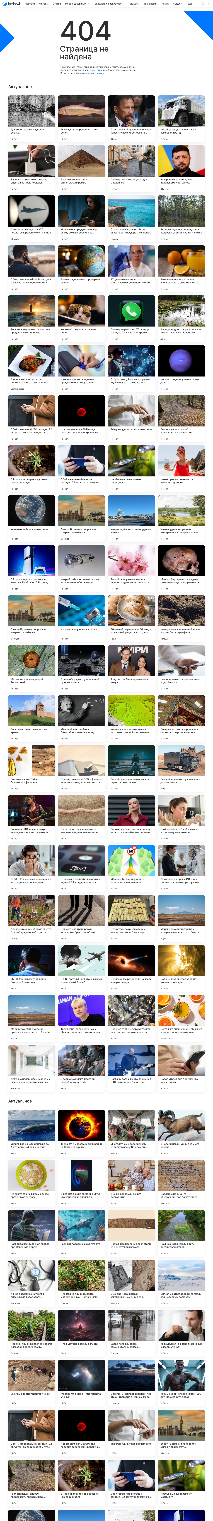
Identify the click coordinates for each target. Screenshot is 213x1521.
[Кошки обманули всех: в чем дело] (81, 318)
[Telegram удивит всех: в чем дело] (131, 418)
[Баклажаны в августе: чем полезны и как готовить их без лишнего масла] (31, 368)
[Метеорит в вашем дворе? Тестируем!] (31, 668)
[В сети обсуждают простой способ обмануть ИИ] (81, 1068)
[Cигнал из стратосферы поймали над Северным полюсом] (181, 1483)
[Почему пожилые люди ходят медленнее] (131, 168)
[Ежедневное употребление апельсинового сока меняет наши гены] (181, 268)
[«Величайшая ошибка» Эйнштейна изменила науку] (81, 718)
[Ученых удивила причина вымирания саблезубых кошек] (181, 518)
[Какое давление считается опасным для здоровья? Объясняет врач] (31, 1483)
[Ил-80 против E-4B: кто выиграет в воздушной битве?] (81, 968)
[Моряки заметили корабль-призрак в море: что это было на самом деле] (181, 918)
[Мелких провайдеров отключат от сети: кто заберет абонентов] (181, 1118)
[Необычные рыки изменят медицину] (131, 468)
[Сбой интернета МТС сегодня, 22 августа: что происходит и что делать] (31, 418)
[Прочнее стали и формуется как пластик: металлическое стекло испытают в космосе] (131, 1018)
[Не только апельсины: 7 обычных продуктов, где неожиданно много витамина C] (181, 1018)
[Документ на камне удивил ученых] (31, 118)
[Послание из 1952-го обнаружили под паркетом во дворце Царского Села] (181, 1383)
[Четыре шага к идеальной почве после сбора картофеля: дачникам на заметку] (181, 618)
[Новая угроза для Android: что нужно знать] (181, 1068)
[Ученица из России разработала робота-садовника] (131, 1118)
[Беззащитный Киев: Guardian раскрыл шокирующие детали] (31, 1168)
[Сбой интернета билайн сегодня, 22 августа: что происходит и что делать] (31, 268)
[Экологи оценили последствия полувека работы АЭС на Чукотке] (181, 218)
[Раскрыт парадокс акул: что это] (81, 1433)
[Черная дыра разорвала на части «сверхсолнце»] (131, 968)
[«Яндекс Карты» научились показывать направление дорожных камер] (131, 868)
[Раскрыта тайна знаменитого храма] (31, 718)
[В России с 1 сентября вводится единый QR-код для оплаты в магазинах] (81, 868)
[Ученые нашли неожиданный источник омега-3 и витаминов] (131, 718)
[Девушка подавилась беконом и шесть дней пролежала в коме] (31, 1068)
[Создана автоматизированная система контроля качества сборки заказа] (181, 718)
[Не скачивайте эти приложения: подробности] (181, 668)
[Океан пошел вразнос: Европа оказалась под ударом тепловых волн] (131, 218)
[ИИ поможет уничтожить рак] (81, 618)
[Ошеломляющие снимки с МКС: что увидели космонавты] (81, 1383)
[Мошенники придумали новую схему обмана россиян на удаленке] (81, 218)
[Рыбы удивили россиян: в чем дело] (81, 118)
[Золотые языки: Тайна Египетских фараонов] (31, 768)
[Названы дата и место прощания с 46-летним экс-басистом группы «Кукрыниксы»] (131, 1068)
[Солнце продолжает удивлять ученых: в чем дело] (181, 968)
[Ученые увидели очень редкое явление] (81, 1118)
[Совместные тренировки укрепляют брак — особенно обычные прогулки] (81, 918)
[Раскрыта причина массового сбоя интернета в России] (81, 1168)
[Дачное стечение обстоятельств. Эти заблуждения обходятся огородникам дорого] (31, 918)
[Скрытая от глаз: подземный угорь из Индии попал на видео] (81, 818)
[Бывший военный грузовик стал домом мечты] (181, 768)
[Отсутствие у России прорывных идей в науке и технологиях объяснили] (131, 368)
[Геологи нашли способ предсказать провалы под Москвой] (181, 418)
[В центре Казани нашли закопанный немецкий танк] (131, 1483)
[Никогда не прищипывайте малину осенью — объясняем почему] (81, 1483)
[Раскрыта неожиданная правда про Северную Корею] (31, 1433)
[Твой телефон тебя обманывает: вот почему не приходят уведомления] (181, 818)
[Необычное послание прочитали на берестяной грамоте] (131, 1433)
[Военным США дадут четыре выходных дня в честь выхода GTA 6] (31, 818)
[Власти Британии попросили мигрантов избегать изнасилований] (81, 518)
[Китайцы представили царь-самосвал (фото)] (181, 118)
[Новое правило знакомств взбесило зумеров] (181, 468)
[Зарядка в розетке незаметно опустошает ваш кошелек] (31, 168)
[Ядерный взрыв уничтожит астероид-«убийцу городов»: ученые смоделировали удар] (31, 1118)
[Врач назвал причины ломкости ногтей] (131, 1168)
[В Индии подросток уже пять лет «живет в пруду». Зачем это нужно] (181, 318)
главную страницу (93, 73)
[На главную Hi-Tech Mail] (14, 3)
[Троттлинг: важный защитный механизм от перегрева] (81, 1218)
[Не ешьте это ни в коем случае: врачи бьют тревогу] (31, 1383)
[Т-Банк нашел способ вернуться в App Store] (181, 1218)
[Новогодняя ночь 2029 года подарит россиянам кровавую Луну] (81, 418)
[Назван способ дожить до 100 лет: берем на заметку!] (131, 1268)
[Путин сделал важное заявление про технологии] (181, 1168)
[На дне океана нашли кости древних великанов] (181, 1433)
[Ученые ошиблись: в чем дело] (31, 518)
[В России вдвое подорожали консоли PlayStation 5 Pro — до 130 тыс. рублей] (31, 568)
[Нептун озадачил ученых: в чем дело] (181, 368)
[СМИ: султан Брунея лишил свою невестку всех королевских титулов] (131, 118)
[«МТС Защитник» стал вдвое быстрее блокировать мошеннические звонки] (31, 968)
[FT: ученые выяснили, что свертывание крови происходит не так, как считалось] (131, 268)
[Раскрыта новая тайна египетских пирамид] (81, 168)
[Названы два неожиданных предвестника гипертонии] (81, 368)
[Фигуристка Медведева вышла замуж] (131, 668)
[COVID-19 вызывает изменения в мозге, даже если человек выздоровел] (31, 868)
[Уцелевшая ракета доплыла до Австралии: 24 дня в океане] (31, 1333)
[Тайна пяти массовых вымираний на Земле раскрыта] (81, 1333)
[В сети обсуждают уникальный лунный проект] (81, 668)
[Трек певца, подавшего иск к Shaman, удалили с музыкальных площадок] (81, 1018)
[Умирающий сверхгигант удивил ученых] (131, 518)
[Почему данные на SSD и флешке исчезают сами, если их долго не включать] (81, 768)
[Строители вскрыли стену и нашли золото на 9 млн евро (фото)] (131, 918)
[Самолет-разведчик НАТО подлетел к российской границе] (31, 218)
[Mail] (4, 3)
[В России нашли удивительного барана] (181, 1333)
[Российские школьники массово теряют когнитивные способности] (131, 768)
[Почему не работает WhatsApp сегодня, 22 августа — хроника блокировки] (131, 318)
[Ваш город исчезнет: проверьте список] (81, 268)
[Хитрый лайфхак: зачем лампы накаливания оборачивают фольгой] (81, 568)
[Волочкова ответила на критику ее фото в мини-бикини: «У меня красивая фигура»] (131, 818)
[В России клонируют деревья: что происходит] (31, 468)
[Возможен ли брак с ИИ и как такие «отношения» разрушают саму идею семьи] (181, 868)
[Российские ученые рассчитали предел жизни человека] (31, 318)
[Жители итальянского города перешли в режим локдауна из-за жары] (31, 1218)
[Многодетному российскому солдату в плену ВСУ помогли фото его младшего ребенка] (131, 1333)
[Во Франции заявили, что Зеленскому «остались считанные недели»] (181, 168)
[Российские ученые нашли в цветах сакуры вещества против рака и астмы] (131, 568)
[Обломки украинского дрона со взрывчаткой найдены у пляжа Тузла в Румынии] (31, 1268)
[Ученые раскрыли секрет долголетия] (131, 1383)
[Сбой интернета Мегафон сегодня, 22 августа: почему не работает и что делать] (81, 468)
